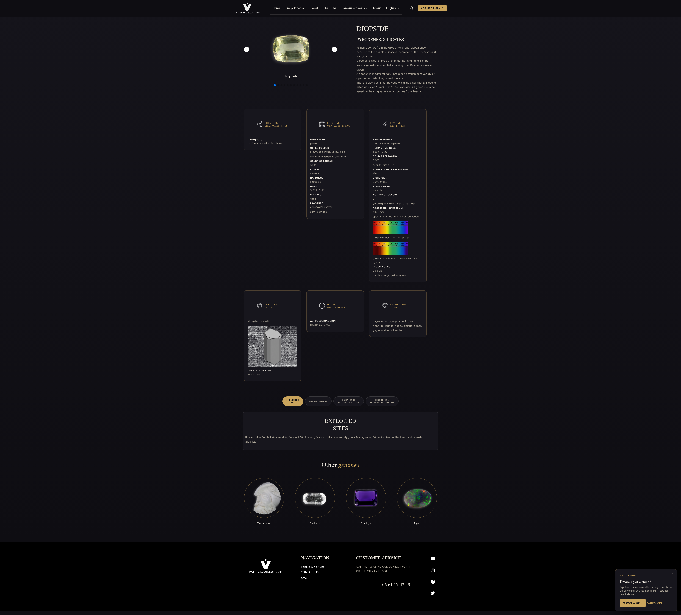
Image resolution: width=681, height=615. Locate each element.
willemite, (396, 330)
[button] (364, 8)
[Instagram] (433, 570)
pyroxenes (368, 39)
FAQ (304, 578)
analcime (315, 523)
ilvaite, (409, 321)
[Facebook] (433, 582)
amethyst (366, 523)
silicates (393, 39)
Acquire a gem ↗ (432, 8)
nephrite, (379, 326)
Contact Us (310, 572)
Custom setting (654, 602)
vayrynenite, (381, 321)
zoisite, (409, 326)
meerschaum (264, 523)
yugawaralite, (381, 330)
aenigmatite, (397, 321)
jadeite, (390, 326)
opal (417, 523)
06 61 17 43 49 (396, 584)
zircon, (418, 326)
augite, (399, 326)
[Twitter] (433, 593)
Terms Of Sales (313, 567)
